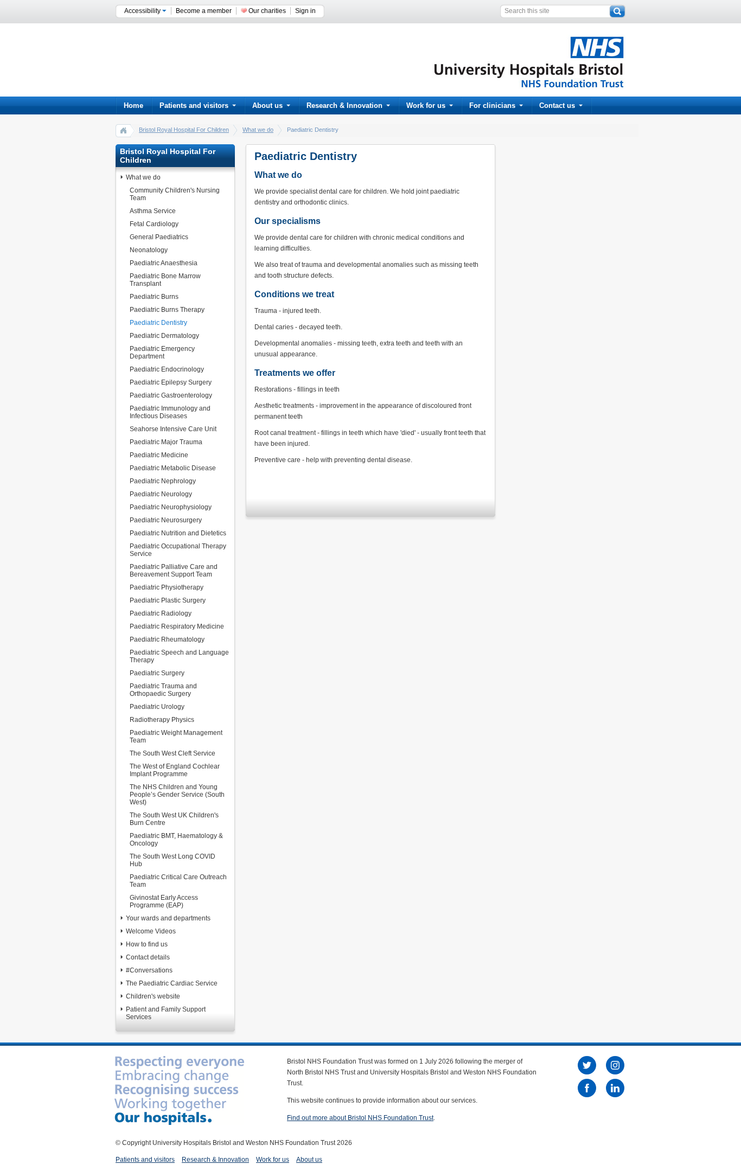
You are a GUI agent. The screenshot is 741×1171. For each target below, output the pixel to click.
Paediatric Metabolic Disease (173, 468)
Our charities (267, 11)
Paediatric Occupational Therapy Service (178, 550)
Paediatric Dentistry (158, 323)
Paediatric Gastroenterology (171, 395)
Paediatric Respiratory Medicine (177, 626)
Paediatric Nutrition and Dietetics (178, 533)
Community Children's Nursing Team (175, 194)
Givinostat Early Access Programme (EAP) (164, 901)
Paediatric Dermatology (164, 336)
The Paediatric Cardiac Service (172, 983)
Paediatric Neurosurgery (166, 520)
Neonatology (149, 250)
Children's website (153, 996)
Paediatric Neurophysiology (171, 507)
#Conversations (149, 970)
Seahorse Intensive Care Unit (173, 429)
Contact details (148, 957)
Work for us (425, 105)
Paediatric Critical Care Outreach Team (178, 880)
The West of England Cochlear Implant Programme (175, 770)
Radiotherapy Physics (162, 720)
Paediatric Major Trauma (166, 442)
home (123, 130)
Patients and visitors (193, 105)
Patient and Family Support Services (166, 1013)
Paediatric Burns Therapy (167, 309)
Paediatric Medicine (159, 455)
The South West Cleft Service (172, 753)
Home (133, 105)
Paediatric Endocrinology (167, 369)
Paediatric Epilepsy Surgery (171, 382)
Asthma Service (153, 211)
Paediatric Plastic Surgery (168, 600)
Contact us (557, 105)
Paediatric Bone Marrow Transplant (165, 279)
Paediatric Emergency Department (162, 352)
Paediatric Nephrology (163, 481)
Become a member (204, 11)
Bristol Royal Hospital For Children (184, 129)
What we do (257, 129)
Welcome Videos (151, 931)
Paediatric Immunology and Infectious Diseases (170, 412)
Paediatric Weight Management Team (176, 736)
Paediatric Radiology (160, 613)
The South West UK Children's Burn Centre (174, 819)
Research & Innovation (344, 105)
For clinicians (492, 105)
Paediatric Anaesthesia (163, 263)
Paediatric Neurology (161, 494)
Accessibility (143, 11)
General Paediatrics (159, 237)
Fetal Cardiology (154, 224)
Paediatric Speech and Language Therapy (179, 656)
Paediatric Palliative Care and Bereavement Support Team (174, 570)
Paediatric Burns (154, 296)
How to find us (147, 944)
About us (267, 105)
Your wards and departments (168, 918)
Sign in (305, 11)
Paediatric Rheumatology (167, 639)
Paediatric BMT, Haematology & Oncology (176, 839)
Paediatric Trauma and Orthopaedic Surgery (163, 690)
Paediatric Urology (157, 707)
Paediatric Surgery (157, 673)
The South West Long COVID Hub (172, 860)
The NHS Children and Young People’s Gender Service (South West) (177, 794)
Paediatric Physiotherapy (166, 587)
